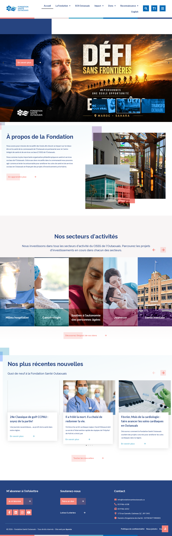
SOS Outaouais (82, 5)
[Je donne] (165, 528)
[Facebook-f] (9, 512)
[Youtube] (29, 512)
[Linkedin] (16, 512)
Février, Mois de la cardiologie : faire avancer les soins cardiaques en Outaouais (142, 421)
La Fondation (62, 5)
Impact (97, 5)
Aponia (69, 529)
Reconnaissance (128, 5)
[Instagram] (22, 512)
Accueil (47, 5)
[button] (146, 8)
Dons (110, 5)
